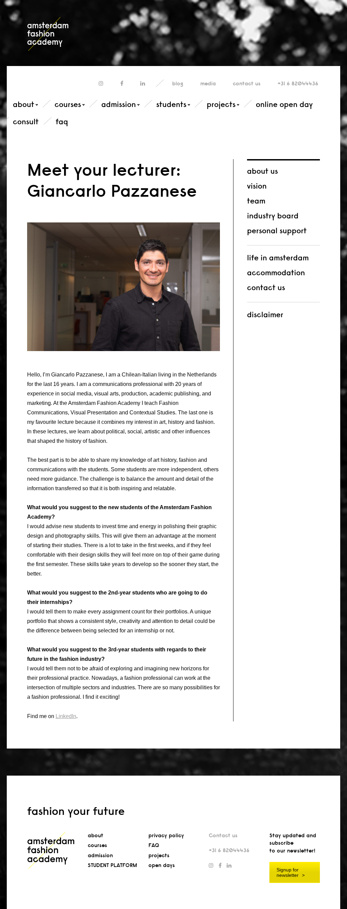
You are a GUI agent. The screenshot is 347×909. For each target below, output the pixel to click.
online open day (284, 104)
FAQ (153, 845)
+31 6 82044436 (298, 83)
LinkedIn (66, 716)
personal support (277, 230)
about (23, 104)
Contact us (223, 835)
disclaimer (265, 314)
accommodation (276, 272)
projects (221, 104)
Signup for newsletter (288, 872)
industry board (273, 215)
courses (68, 104)
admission (118, 104)
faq (62, 121)
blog (177, 83)
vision (257, 186)
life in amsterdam (278, 257)
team (256, 200)
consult (26, 121)
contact (247, 83)
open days (161, 865)
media (208, 83)
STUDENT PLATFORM (112, 865)
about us (262, 171)
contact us (266, 287)
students (171, 104)
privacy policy (166, 835)
